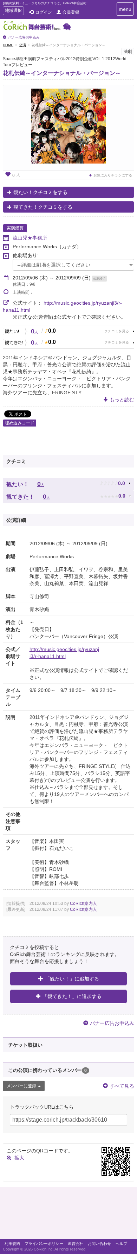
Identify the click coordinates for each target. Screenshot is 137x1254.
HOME (8, 45)
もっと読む (122, 399)
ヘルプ (121, 1243)
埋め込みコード (19, 423)
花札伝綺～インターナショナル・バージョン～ (62, 73)
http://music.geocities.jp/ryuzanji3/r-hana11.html (64, 652)
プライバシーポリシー (44, 1243)
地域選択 (13, 11)
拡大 (19, 1158)
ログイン (43, 12)
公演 (22, 45)
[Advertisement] (68, 1214)
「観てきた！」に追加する (72, 996)
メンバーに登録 (21, 1085)
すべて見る (122, 1086)
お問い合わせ (99, 1243)
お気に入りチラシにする (112, 175)
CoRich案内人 (83, 903)
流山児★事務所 (30, 238)
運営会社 (75, 1243)
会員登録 (71, 12)
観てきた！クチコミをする (42, 207)
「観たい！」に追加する (72, 979)
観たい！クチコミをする (40, 192)
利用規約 (12, 1243)
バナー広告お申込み (24, 37)
